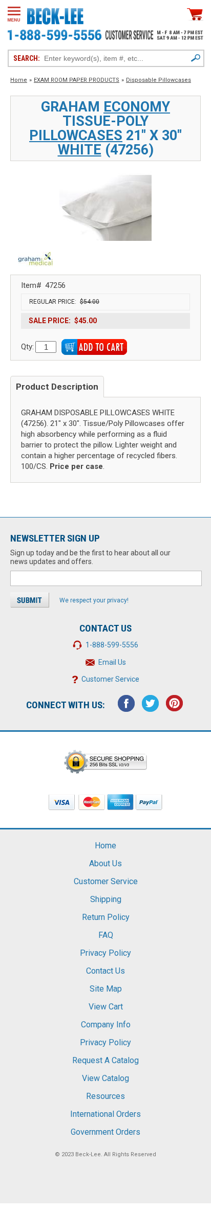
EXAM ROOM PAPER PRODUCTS (76, 80)
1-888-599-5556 (112, 645)
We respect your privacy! (94, 600)
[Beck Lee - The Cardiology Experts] (55, 14)
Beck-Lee (88, 1154)
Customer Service (110, 679)
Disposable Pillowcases (158, 80)
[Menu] (14, 14)
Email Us (112, 662)
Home (18, 80)
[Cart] (195, 14)
